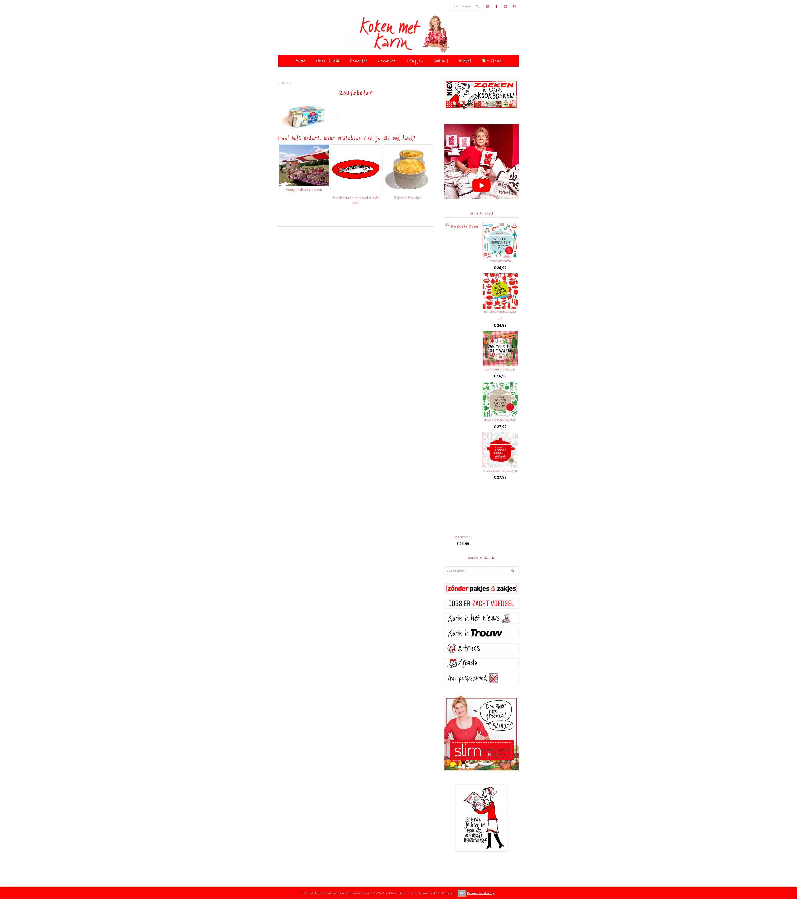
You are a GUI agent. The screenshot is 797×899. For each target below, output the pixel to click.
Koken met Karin (398, 34)
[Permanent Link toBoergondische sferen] (304, 184)
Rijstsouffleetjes (408, 197)
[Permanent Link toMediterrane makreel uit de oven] (356, 192)
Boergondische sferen (304, 189)
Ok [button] (462, 893)
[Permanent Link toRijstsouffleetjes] (408, 192)
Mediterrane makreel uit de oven (355, 200)
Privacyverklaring (481, 893)
